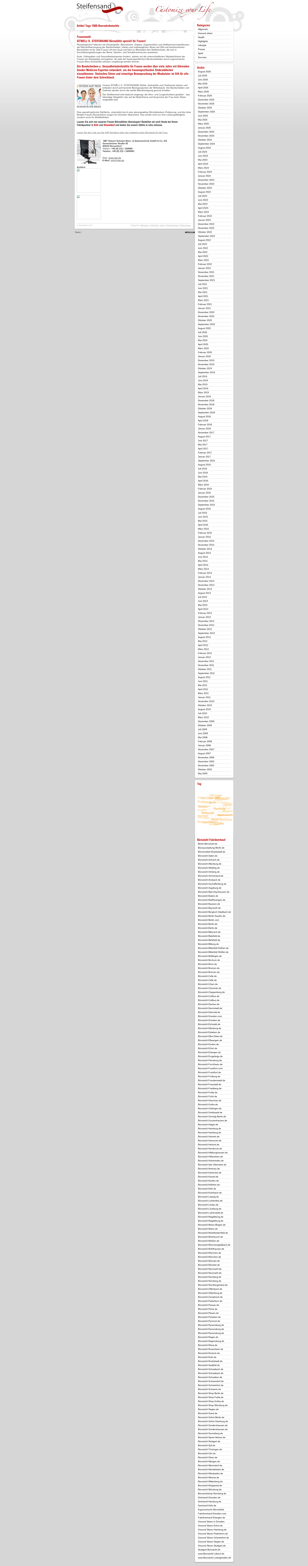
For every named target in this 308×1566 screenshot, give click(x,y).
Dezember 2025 (206, 99)
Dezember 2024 (206, 131)
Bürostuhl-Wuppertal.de (210, 1485)
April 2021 (203, 296)
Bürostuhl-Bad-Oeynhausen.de (213, 892)
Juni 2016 (203, 472)
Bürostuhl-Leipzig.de (208, 1196)
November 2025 (206, 103)
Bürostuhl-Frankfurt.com (210, 1068)
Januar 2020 (204, 356)
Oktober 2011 (205, 669)
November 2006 (206, 757)
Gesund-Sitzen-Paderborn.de (213, 1533)
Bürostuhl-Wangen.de (209, 1461)
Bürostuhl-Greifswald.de (210, 1112)
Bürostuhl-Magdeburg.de (210, 1216)
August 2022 (204, 240)
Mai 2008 (202, 737)
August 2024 (204, 147)
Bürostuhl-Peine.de (207, 1309)
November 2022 (206, 228)
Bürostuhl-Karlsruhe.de (209, 1172)
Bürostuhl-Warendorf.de (210, 1465)
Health (201, 37)
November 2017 (206, 432)
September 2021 (206, 280)
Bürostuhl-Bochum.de (209, 960)
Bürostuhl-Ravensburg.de (211, 1325)
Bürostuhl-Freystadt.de (209, 1084)
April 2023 (203, 208)
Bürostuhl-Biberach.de (209, 932)
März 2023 (203, 212)
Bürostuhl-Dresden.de (209, 1020)
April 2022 (203, 256)
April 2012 (203, 645)
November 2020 (206, 316)
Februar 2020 (205, 352)
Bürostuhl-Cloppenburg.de (211, 992)
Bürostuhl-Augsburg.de (209, 888)
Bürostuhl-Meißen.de (208, 1241)
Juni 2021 (203, 288)
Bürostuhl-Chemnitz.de (209, 988)
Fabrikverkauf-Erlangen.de (211, 1517)
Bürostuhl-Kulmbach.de (210, 1192)
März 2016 (203, 484)
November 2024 (206, 135)
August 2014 (204, 553)
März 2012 (203, 649)
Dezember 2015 (206, 496)
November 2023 (206, 184)
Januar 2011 (204, 697)
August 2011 (204, 677)
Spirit (162, 225)
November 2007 (206, 749)
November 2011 (206, 665)
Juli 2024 (202, 151)
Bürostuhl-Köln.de (207, 1188)
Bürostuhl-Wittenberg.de (210, 1481)
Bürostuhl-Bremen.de (209, 968)
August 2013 (204, 593)
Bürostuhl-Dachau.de (208, 1004)
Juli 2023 (202, 196)
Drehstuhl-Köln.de (207, 1505)
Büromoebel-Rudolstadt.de (211, 851)
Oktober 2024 (205, 139)
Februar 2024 (205, 172)
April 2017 (203, 448)
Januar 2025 (204, 127)
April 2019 (203, 388)
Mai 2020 (202, 340)
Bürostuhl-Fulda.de (207, 1092)
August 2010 (204, 709)
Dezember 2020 (206, 312)
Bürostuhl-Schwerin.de (209, 1389)
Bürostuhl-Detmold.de (209, 1012)
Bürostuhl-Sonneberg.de (210, 1433)
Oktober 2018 (205, 408)
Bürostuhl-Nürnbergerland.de (213, 1285)
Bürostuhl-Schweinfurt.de (210, 1385)
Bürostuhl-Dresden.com (210, 1016)
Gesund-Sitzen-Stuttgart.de (212, 1545)
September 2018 (206, 412)
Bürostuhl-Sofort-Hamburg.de (213, 1421)
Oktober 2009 (205, 725)
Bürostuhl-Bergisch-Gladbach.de (214, 912)
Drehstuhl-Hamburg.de (209, 1501)
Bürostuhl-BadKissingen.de (211, 900)
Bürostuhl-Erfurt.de (207, 1048)
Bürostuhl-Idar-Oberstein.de (212, 1164)
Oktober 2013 (205, 589)
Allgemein (144, 225)
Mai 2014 (202, 561)
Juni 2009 (203, 733)
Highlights (154, 225)
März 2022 (203, 260)
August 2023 (204, 192)
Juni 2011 (203, 681)
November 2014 (206, 545)
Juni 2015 (203, 516)
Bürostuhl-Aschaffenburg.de (212, 884)
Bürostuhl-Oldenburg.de (210, 1293)
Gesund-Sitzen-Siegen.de (211, 1541)
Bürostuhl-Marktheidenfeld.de (213, 1232)
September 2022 (206, 236)
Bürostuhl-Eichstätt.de (209, 1024)
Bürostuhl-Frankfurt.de (209, 1072)
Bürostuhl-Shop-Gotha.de (211, 1401)
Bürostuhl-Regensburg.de (211, 1341)
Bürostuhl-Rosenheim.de (210, 1349)
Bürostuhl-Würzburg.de (210, 1489)
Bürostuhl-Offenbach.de (210, 1289)
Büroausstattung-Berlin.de (211, 847)
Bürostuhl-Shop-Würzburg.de (213, 1405)
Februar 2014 (205, 573)
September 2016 (206, 460)
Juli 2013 (202, 597)
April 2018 (203, 420)
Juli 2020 (202, 332)
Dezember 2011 (206, 661)
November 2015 (206, 500)
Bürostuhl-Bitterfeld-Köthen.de (213, 948)
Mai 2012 (202, 641)
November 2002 (206, 765)
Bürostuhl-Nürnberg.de (209, 1277)
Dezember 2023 (206, 180)
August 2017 (204, 436)
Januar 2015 (204, 537)
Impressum (190, 232)
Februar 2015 (205, 533)
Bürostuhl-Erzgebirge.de (210, 1056)
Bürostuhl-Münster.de (209, 1261)
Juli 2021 (202, 284)
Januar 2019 (204, 396)
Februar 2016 (205, 488)
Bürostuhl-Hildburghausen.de (213, 1152)
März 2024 (203, 168)
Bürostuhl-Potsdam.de (209, 1317)
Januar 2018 (204, 428)
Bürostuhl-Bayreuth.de (209, 908)
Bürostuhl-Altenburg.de (209, 863)
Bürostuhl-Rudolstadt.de (210, 1361)
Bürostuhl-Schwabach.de (210, 1369)
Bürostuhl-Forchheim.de (210, 1064)
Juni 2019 (203, 380)
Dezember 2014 (206, 541)
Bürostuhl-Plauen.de (208, 1313)
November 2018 (206, 404)
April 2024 (203, 164)
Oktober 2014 (205, 549)
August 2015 (204, 508)
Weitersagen (185, 225)
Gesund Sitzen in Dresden (211, 1521)
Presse (201, 49)
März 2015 (203, 529)
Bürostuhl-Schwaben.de (210, 1377)
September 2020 (206, 324)
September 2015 (206, 504)
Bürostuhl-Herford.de (208, 1144)
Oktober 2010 (205, 705)
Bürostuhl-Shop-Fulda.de (210, 1397)
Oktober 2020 (205, 320)
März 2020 (203, 348)
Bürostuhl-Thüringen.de (210, 1449)
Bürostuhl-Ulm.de (207, 1453)
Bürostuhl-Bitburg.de (208, 944)
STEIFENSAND (100, 41)
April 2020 (203, 344)
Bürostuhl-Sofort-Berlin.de (211, 1417)
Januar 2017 (204, 456)
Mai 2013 (202, 605)
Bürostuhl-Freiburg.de (209, 1076)
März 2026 (203, 91)
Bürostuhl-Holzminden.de (211, 1160)
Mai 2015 (202, 520)
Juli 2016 (202, 468)
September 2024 (206, 143)
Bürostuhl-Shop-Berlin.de (210, 1393)
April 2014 (203, 565)
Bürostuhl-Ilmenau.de (209, 1168)
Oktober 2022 (205, 232)
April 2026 (203, 87)
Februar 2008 (205, 741)
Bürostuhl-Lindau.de (208, 1204)
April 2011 (203, 689)
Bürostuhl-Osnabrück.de (210, 1297)
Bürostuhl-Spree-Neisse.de (211, 1437)
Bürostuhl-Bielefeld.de (209, 936)
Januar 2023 (204, 220)
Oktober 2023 (205, 188)
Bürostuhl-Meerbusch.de (210, 1237)
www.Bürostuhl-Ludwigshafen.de (214, 1557)
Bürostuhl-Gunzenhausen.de (212, 1120)
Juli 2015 (202, 512)
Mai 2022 (202, 252)
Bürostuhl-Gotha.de (208, 1104)
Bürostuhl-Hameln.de (208, 1136)
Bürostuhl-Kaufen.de (208, 1180)
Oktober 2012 (205, 629)
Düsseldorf (109, 125)
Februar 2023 (205, 216)
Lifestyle (202, 45)
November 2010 (206, 701)
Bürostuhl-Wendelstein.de (211, 1469)
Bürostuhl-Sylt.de (206, 1445)
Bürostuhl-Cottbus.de (208, 996)
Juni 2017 (203, 440)
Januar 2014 (204, 577)
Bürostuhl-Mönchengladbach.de (214, 1245)
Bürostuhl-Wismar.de (208, 1477)
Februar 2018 (205, 424)
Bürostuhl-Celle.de (207, 976)
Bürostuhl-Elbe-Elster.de (210, 1036)
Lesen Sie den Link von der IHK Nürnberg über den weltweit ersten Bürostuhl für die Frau (122, 132)
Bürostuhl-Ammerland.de (210, 876)
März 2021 (203, 300)
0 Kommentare (172, 225)
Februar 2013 (205, 613)
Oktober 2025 (205, 107)
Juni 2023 (203, 200)
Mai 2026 (202, 83)
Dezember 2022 (206, 224)
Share (77, 232)
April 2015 (203, 524)
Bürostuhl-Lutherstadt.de (210, 1212)
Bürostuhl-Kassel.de (208, 1176)
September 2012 (206, 633)
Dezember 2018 (206, 400)
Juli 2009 (202, 729)
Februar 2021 (205, 304)
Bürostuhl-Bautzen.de (209, 904)
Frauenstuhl (84, 37)
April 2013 (203, 609)
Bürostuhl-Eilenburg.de (209, 1028)
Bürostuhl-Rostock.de (209, 1353)
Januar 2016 (204, 492)
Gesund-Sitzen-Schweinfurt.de (213, 1537)
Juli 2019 (202, 376)
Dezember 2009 (206, 721)
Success (202, 57)
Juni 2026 (203, 79)
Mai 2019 (202, 384)
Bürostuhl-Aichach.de (209, 859)
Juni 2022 (203, 248)
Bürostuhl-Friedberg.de (210, 1088)
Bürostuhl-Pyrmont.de (209, 1321)
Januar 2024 (204, 176)
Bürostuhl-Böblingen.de (210, 956)
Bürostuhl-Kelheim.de (209, 1184)
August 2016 (204, 464)
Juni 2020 (203, 336)
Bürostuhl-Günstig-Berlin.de (212, 1116)
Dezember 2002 (206, 761)
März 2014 (203, 569)
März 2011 (203, 693)
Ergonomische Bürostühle (211, 1509)
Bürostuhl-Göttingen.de (210, 1108)
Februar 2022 (205, 264)
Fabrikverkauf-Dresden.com (212, 1513)
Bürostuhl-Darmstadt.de (210, 1008)
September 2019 (206, 372)
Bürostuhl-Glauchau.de (209, 1100)
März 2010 (203, 717)
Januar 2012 (204, 657)
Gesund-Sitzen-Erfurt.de (210, 1525)
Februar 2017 (205, 452)
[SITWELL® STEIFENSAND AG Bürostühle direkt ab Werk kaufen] (100, 8)
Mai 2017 (202, 444)
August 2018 (204, 416)
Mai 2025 (202, 119)
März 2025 (203, 123)
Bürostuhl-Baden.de (208, 896)
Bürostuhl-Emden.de (208, 1044)
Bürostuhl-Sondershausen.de (213, 1425)
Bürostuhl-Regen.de (208, 1337)
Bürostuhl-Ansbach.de (209, 880)
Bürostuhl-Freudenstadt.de (211, 1080)
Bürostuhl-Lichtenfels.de (210, 1200)
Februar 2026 (205, 95)
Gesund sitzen (205, 33)
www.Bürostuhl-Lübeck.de (211, 1553)
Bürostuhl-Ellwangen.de (210, 1040)
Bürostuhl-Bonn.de (207, 964)
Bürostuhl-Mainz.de (208, 1228)
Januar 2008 (204, 745)
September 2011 (206, 673)
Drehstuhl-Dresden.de (209, 1497)
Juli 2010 (202, 713)
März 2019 (203, 392)
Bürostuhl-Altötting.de (209, 868)
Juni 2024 (203, 155)
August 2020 (204, 328)
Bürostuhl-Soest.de (207, 1413)
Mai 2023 (202, 204)
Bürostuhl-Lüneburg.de (209, 1208)
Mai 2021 (202, 292)
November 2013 (206, 585)
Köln (96, 125)
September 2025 (206, 111)
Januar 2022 (204, 268)
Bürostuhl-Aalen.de (207, 855)
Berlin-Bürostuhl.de (207, 843)
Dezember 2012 (206, 621)
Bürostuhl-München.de (209, 1253)
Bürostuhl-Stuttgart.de (209, 1441)
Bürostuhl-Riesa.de (207, 1345)
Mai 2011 (202, 685)
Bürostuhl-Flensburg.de (210, 1060)
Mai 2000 (202, 773)
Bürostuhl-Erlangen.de (209, 1052)
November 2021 (206, 276)
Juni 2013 (203, 601)
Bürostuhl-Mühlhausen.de (211, 1249)
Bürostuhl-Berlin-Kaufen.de (211, 916)
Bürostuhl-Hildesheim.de (210, 1156)
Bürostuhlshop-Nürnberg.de (212, 1493)
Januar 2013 (204, 617)
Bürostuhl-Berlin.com (208, 920)
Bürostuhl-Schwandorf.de (211, 1381)
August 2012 (204, 637)
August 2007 (204, 753)
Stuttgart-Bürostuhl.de (209, 1549)
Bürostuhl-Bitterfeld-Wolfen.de (213, 952)
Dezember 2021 (206, 272)
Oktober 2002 (205, 769)
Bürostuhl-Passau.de (208, 1305)
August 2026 (204, 71)
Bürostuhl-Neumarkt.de (210, 1269)
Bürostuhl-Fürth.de (207, 1096)
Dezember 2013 (206, 581)
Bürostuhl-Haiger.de (208, 1124)
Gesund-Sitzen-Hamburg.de (212, 1529)
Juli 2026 (202, 75)
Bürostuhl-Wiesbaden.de (210, 1473)
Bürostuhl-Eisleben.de (209, 1032)
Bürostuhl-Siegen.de (208, 1409)
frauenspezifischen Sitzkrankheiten (152, 70)
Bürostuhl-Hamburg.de (209, 1128)
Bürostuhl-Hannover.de (209, 1140)
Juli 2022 (202, 244)
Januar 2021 (204, 308)
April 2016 (203, 480)
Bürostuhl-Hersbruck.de (210, 1148)
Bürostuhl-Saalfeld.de (209, 1365)
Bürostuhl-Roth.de (207, 1357)
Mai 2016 (202, 476)
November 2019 (206, 364)
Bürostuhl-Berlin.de (207, 924)
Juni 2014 (203, 557)
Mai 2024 (202, 160)
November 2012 (206, 625)
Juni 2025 (203, 115)
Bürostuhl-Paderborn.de (210, 1301)
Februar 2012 (205, 653)
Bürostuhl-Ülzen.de (207, 1457)
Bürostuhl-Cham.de (208, 984)
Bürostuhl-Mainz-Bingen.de (212, 1224)
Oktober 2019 (205, 368)
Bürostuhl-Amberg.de (209, 872)
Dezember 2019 (206, 360)
